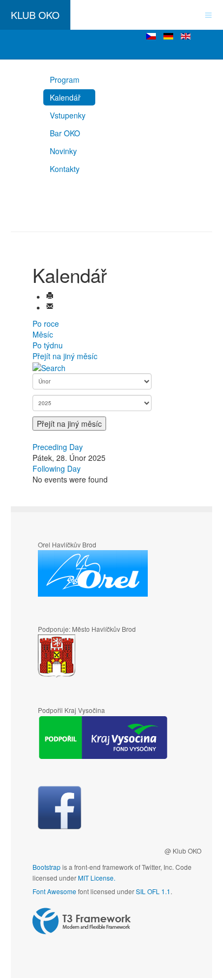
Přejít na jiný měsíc (64, 356)
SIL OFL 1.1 (153, 891)
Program (65, 79)
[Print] (50, 296)
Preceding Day (57, 446)
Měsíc (42, 334)
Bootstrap (46, 866)
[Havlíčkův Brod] (88, 656)
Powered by (81, 921)
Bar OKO (65, 133)
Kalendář (65, 97)
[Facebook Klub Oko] (59, 807)
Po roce (45, 323)
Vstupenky (68, 115)
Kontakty (65, 168)
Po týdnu (47, 345)
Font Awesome (54, 891)
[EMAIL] (50, 307)
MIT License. (96, 877)
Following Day (56, 468)
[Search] (48, 366)
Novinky (63, 151)
